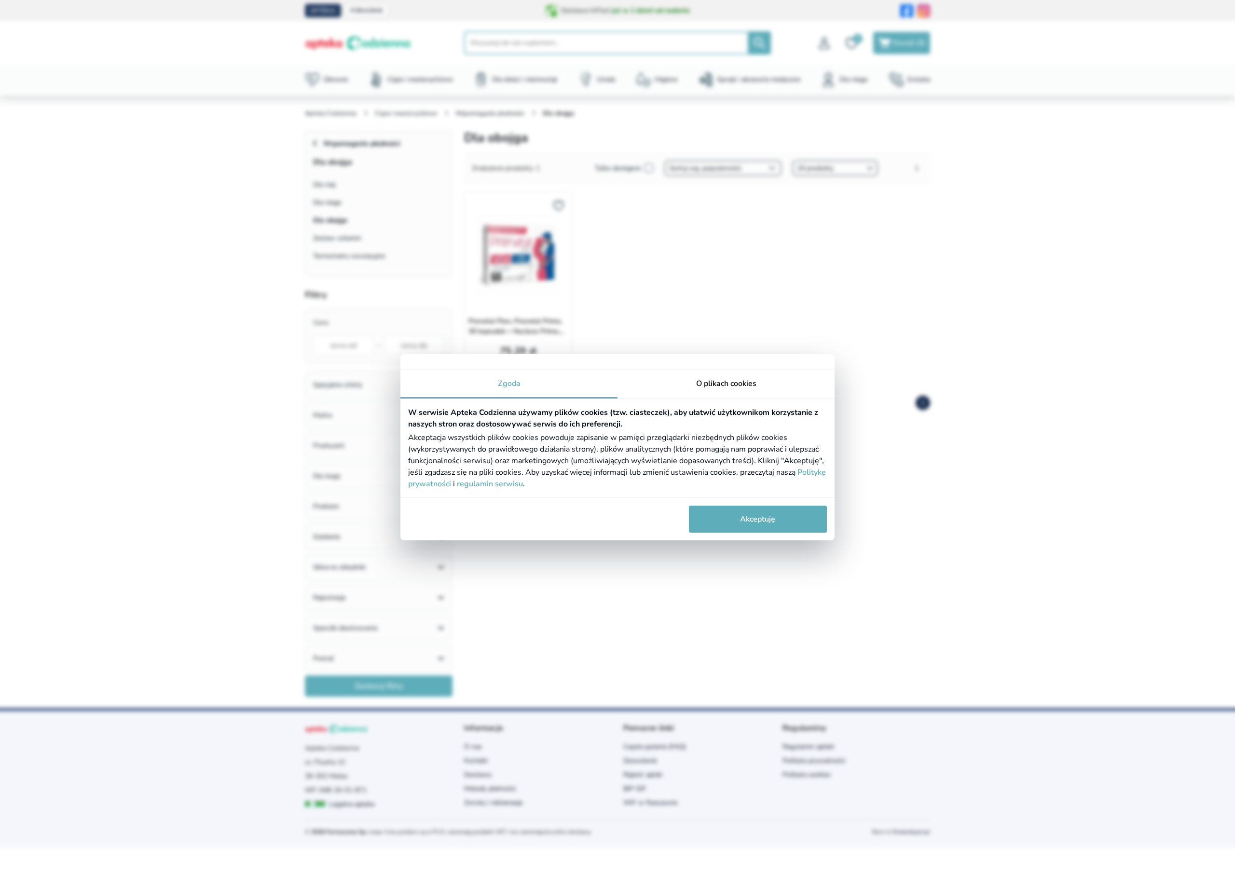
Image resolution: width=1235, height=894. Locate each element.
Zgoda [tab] (509, 383)
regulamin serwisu (490, 484)
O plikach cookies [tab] (726, 383)
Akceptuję (757, 519)
